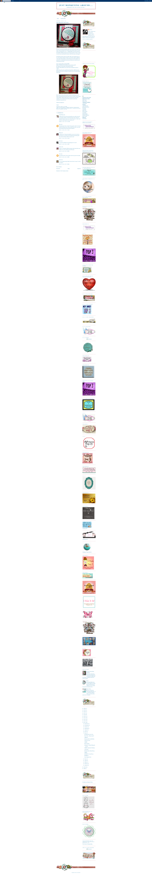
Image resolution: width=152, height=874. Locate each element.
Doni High (84, 108)
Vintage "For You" (87, 740)
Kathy (60, 132)
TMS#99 (85, 742)
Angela (90, 29)
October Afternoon (69, 107)
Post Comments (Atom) (64, 170)
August (86, 729)
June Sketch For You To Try (88, 734)
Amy (60, 153)
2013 (85, 719)
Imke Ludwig (85, 101)
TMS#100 (86, 737)
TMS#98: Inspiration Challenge (89, 747)
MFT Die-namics (62, 107)
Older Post (79, 168)
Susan (60, 159)
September (86, 728)
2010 (85, 767)
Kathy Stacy (84, 110)
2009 (85, 768)
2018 (85, 711)
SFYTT (59, 108)
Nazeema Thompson (86, 115)
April (86, 760)
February (86, 763)
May (85, 759)
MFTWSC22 (86, 755)
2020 (85, 708)
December (86, 723)
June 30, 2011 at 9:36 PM (64, 121)
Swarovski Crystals (76, 108)
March (86, 762)
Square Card (63, 108)
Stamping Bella (70, 51)
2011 (85, 722)
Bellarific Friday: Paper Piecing (89, 750)
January (86, 765)
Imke (60, 124)
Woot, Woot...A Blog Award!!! (89, 735)
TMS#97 (85, 752)
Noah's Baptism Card (87, 757)
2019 (85, 710)
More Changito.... (87, 743)
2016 (85, 714)
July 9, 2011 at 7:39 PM (64, 164)
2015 (85, 716)
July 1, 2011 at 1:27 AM (64, 129)
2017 (85, 713)
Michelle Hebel (85, 113)
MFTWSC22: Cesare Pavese (88, 753)
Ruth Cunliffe (85, 116)
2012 (85, 720)
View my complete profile (88, 39)
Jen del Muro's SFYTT (59, 52)
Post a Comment (59, 166)
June (85, 732)
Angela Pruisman (85, 105)
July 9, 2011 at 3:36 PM (64, 151)
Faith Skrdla (84, 118)
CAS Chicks (86, 749)
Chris (60, 140)
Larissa (60, 146)
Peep (57, 108)
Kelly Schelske (85, 111)
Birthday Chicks (88, 688)
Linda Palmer (61, 114)
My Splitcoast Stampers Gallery (88, 782)
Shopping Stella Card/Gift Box (89, 738)
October (86, 726)
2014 (85, 717)
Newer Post (58, 168)
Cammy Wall (85, 103)
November (86, 725)
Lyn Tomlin (84, 112)
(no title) (87, 680)
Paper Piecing (76, 107)
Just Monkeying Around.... (76, 5)
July (85, 731)
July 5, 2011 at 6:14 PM (64, 144)
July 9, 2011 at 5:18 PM (64, 157)
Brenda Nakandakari (86, 106)
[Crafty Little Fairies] (89, 334)
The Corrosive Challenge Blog (87, 844)
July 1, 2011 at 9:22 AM (64, 138)
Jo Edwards (84, 109)
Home (58, 18)
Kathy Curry (85, 99)
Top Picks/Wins (63, 18)
